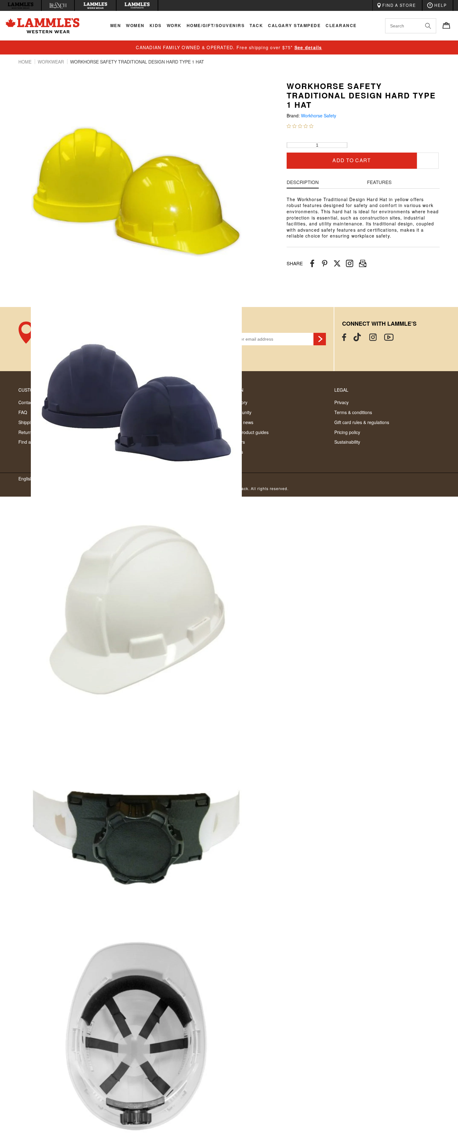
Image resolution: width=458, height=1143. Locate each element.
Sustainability (347, 442)
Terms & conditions (353, 412)
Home (25, 62)
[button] (300, 126)
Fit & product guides (249, 432)
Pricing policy (347, 432)
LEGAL (341, 390)
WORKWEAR (51, 62)
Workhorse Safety (318, 115)
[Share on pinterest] (324, 263)
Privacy (341, 402)
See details (308, 47)
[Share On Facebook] (312, 263)
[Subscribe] (319, 339)
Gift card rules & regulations (361, 422)
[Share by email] (349, 263)
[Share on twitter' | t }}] (337, 263)
